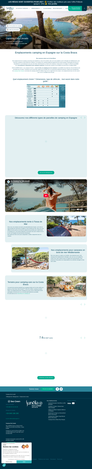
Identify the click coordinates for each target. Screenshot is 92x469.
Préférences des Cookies (43, 459)
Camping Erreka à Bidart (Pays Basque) (56, 419)
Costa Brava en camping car (23, 293)
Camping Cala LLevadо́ (10, 394)
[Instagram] (61, 389)
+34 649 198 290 (12, 413)
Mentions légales (33, 459)
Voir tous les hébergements (46, 172)
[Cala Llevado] (10, 8)
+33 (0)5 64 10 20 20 (75, 8)
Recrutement (53, 459)
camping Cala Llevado (19, 70)
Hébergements (9, 396)
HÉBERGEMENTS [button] (35, 8)
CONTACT (67, 8)
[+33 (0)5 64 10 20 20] (70, 8)
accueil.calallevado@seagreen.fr (12, 418)
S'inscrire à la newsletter (48, 388)
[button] (84, 8)
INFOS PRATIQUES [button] (57, 8)
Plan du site (59, 459)
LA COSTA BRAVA (47, 8)
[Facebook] (57, 389)
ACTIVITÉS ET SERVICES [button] (22, 8)
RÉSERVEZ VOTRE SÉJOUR (46, 377)
